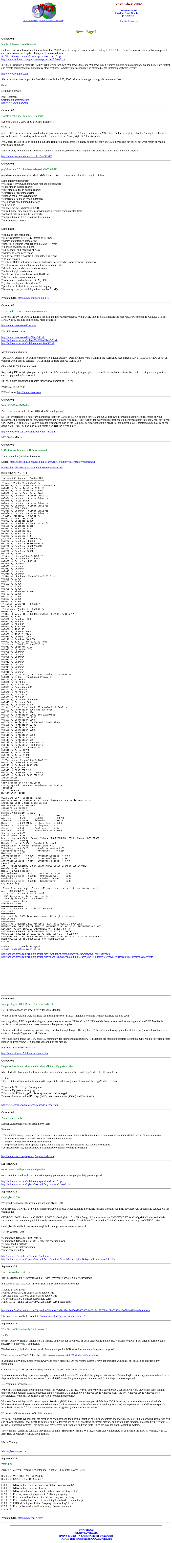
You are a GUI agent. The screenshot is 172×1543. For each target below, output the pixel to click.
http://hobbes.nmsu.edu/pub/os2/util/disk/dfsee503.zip (29, 340)
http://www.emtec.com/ (30, 1517)
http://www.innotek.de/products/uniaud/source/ (60, 1316)
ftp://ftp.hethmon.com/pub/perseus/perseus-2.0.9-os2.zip (31, 56)
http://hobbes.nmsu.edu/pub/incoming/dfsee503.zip (28, 343)
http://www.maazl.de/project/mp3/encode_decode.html (30, 1104)
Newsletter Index (128, 10)
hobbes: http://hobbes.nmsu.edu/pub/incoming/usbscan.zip (32, 467)
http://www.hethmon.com (14, 73)
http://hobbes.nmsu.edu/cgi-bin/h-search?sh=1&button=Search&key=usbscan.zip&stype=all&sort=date (55, 953)
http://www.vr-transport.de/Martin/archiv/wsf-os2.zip (67, 1369)
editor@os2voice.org (128, 21)
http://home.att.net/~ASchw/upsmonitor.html (24, 1053)
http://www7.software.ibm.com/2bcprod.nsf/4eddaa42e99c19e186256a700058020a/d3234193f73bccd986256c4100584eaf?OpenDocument (75, 1310)
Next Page (136, 13)
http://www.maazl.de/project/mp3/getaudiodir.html (27, 1156)
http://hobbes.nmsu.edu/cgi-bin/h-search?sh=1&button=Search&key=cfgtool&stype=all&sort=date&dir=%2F (59, 1259)
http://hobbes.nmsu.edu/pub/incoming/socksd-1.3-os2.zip (31, 1181)
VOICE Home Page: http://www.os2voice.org (43, 20)
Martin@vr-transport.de (13, 1451)
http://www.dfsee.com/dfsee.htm (18, 325)
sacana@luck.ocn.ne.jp (26, 949)
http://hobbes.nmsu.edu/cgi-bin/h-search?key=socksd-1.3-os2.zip (35, 1184)
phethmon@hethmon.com (15, 99)
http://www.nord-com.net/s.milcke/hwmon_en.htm (28, 431)
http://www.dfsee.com (29, 392)
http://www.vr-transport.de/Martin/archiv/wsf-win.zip (71, 1355)
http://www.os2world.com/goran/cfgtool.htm (25, 1256)
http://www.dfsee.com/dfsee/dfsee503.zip (23, 337)
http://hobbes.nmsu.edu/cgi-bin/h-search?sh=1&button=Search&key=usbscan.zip (53, 461)
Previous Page (122, 13)
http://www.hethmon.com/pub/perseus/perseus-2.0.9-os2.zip (33, 59)
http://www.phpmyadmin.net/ (33, 297)
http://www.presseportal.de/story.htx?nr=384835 (26, 156)
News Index (128, 15)
